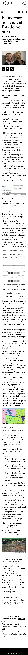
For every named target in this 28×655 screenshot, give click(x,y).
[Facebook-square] (18, 12)
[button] (2, 12)
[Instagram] (25, 12)
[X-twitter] (22, 12)
